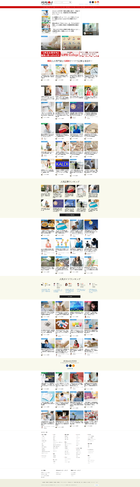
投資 (54, 437)
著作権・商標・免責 (77, 482)
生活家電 (66, 448)
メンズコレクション (91, 451)
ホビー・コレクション (91, 460)
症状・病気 (66, 437)
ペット (89, 463)
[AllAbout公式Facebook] (90, 2)
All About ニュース (58, 472)
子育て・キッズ (67, 454)
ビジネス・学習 (72, 7)
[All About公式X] (93, 2)
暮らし (64, 7)
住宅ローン (55, 440)
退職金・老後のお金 (56, 446)
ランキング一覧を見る (70, 214)
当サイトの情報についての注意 (85, 482)
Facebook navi (73, 474)
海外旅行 (54, 455)
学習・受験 (78, 457)
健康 (54, 7)
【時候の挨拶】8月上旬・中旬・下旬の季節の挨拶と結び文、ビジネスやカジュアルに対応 (93, 291)
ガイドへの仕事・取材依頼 (45, 475)
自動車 (54, 461)
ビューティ (57, 7)
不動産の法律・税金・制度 (46, 451)
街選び (43, 445)
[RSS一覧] (95, 2)
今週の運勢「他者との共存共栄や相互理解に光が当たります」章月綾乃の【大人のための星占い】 (69, 291)
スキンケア (78, 437)
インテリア (43, 442)
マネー (52, 7)
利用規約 (58, 482)
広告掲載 (54, 482)
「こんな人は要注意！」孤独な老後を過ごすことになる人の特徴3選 (58, 290)
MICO (77, 445)
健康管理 (66, 436)
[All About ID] (98, 2)
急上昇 (44, 7)
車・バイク (95, 7)
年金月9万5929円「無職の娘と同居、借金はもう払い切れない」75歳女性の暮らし (46, 291)
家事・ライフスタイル (68, 443)
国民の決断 (42, 477)
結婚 (88, 446)
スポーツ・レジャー (91, 461)
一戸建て (43, 436)
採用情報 (47, 482)
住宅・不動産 (44, 434)
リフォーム (43, 439)
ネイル (77, 442)
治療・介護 (66, 439)
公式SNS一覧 (91, 4)
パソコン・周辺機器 (91, 436)
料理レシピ (66, 445)
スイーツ (66, 460)
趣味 (84, 7)
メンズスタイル (78, 7)
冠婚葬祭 (66, 446)
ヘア (77, 439)
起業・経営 (78, 454)
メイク (77, 436)
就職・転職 (78, 449)
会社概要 (43, 482)
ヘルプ (97, 482)
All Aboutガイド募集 (44, 474)
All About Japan (58, 474)
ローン (54, 449)
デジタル (61, 7)
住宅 (49, 7)
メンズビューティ (90, 452)
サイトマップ (82, 4)
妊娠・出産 (66, 451)
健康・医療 (67, 434)
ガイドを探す (97, 4)
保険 (54, 439)
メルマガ (86, 4)
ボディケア (78, 440)
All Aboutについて (70, 482)
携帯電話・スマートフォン (92, 439)
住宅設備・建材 (44, 440)
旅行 (82, 7)
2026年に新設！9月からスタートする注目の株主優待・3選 (81, 290)
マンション (43, 437)
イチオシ (72, 475)
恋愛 (88, 445)
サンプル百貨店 (73, 472)
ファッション (88, 7)
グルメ (91, 7)
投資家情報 (51, 482)
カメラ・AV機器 (90, 437)
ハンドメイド (67, 449)
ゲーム (89, 458)
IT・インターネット (91, 440)
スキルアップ (78, 451)
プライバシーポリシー (63, 482)
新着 (47, 7)
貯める (54, 436)
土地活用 (43, 448)
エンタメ (89, 457)
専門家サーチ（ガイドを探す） (45, 472)
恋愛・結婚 (67, 7)
